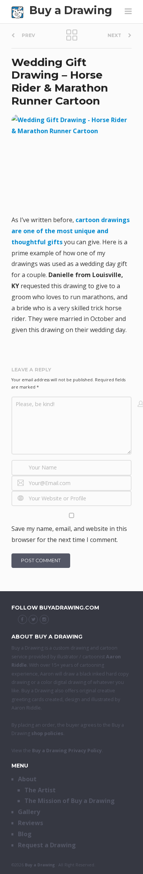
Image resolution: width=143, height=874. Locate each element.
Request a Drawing (47, 845)
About (27, 779)
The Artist (40, 790)
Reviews (30, 823)
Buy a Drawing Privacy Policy (67, 750)
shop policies (47, 733)
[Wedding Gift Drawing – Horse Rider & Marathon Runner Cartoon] (71, 160)
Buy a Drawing (70, 10)
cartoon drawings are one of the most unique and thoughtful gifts (70, 231)
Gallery (29, 812)
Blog (25, 834)
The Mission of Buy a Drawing (69, 801)
